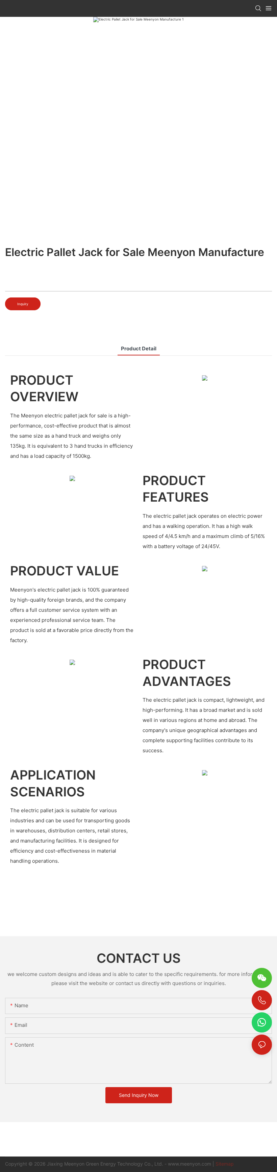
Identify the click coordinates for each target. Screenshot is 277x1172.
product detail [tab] (138, 348)
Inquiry (22, 304)
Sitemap (225, 1164)
